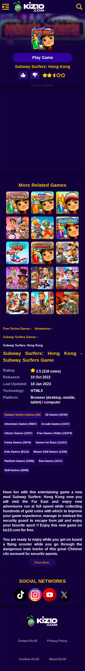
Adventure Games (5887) (20, 424)
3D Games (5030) (56, 414)
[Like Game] (23, 75)
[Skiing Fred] (17, 253)
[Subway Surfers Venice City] (17, 228)
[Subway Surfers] (67, 303)
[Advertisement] (42, 131)
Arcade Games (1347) (55, 424)
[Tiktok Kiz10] (20, 594)
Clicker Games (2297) (18, 433)
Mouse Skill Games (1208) (50, 451)
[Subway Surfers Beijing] (67, 253)
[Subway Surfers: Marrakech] (17, 202)
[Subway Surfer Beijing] (42, 253)
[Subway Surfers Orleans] (17, 278)
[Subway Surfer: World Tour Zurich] (42, 303)
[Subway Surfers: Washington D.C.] (42, 202)
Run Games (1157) (51, 461)
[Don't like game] (34, 75)
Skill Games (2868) (16, 470)
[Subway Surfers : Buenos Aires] (67, 228)
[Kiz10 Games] (42, 621)
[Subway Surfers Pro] (17, 303)
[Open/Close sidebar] (5, 6)
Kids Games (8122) (16, 451)
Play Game (42, 57)
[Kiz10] (36, 7)
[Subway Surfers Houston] (42, 228)
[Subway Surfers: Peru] (67, 202)
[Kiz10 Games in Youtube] (49, 594)
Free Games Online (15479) (54, 433)
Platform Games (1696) (19, 461)
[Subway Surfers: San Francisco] (67, 278)
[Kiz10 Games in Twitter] (64, 594)
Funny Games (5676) (17, 442)
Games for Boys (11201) (51, 442)
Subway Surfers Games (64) (22, 414)
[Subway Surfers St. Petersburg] (42, 278)
